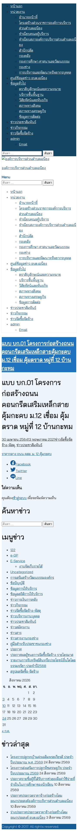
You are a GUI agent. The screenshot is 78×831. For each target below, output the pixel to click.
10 (4, 705)
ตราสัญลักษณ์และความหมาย (40, 89)
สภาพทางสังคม (30, 105)
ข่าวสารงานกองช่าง (24, 638)
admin (15, 138)
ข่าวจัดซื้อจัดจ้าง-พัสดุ (25, 610)
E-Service (17, 561)
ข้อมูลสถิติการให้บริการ (26, 594)
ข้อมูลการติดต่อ (29, 116)
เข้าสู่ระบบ (20, 498)
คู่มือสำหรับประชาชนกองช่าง (30, 644)
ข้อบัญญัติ (17, 583)
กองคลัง (24, 56)
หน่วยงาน (17, 11)
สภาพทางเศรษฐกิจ (32, 111)
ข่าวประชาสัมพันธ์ (23, 122)
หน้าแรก (16, 6)
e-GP (14, 555)
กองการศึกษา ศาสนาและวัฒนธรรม (44, 61)
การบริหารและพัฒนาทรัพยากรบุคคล (45, 72)
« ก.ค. (6, 731)
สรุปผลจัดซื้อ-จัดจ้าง (24, 671)
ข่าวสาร (15, 633)
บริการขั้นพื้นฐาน (31, 94)
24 (4, 718)
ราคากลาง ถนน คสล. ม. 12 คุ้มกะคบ (27, 454)
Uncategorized (21, 572)
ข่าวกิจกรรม (19, 127)
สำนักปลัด (26, 50)
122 (12, 550)
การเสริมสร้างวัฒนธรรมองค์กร (32, 577)
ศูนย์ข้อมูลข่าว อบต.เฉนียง (28, 78)
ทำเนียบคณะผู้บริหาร (34, 34)
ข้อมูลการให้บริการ (23, 588)
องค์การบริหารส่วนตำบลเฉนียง (24, 168)
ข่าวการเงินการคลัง (23, 599)
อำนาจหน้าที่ (28, 17)
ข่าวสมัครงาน (20, 627)
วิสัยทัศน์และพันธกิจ (33, 100)
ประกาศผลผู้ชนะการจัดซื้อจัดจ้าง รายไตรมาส (41, 655)
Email (23, 144)
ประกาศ (16, 649)
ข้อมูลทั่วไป (18, 83)
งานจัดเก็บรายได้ (30, 566)
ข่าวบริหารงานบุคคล (25, 616)
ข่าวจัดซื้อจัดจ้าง (21, 133)
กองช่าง (24, 67)
